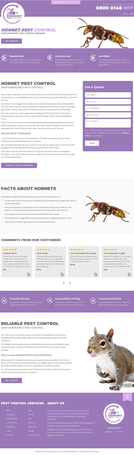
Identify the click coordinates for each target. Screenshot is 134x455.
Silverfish (32, 423)
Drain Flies (10, 427)
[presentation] (64, 282)
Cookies (108, 432)
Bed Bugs (10, 415)
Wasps (31, 431)
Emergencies (33, 435)
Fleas (8, 431)
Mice (30, 410)
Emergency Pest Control (65, 2)
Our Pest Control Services (19, 165)
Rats (30, 419)
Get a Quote (11, 41)
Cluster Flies (11, 423)
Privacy (119, 432)
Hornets (9, 435)
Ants (8, 410)
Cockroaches (11, 419)
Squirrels (32, 427)
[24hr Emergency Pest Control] (13, 25)
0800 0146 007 (113, 428)
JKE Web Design (92, 451)
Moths (31, 415)
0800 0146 (114, 8)
